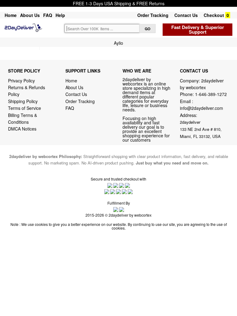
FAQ (47, 15)
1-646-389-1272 (211, 94)
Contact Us (186, 15)
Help (60, 15)
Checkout (214, 15)
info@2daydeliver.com (201, 108)
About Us (30, 15)
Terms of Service (24, 108)
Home (11, 15)
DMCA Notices (22, 129)
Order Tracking (152, 15)
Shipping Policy (23, 101)
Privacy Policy (21, 80)
